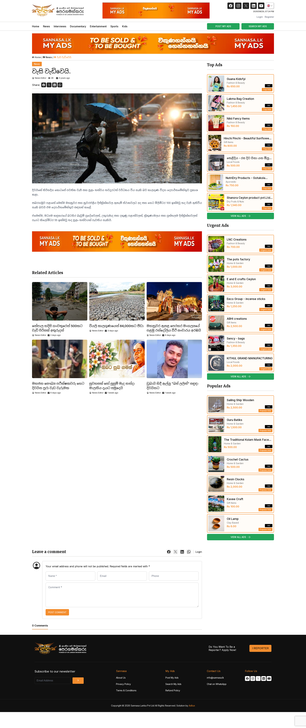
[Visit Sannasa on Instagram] (252, 678)
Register (269, 16)
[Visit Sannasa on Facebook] (247, 678)
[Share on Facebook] (43, 85)
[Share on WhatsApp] (60, 85)
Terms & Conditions (126, 690)
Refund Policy (172, 690)
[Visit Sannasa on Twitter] (258, 678)
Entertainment (98, 26)
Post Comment (57, 612)
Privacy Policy (123, 684)
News (46, 26)
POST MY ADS (223, 26)
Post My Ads (171, 677)
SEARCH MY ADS (258, 26)
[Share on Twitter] (49, 85)
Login (260, 16)
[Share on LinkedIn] (54, 85)
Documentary (78, 26)
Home (35, 26)
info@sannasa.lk (215, 677)
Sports (114, 26)
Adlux (192, 705)
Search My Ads (173, 684)
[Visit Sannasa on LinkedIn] (263, 678)
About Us (121, 677)
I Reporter (260, 648)
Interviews (60, 26)
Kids (124, 26)
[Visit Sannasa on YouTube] (269, 678)
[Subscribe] (78, 680)
